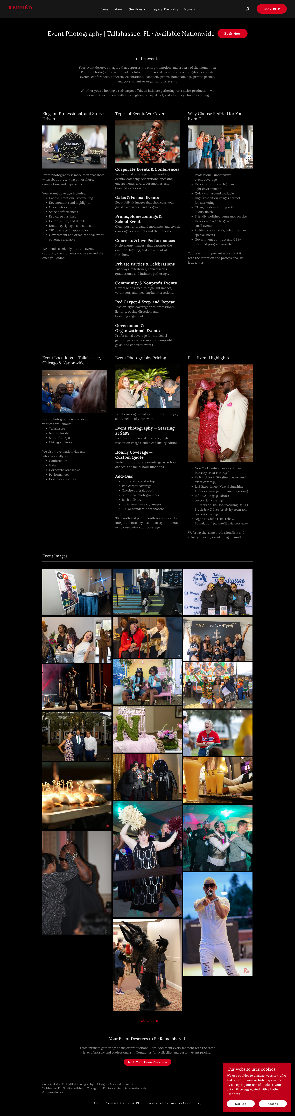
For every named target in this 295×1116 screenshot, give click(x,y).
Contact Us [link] (115, 1103)
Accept (273, 1103)
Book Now (232, 34)
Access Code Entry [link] (186, 1103)
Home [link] (104, 9)
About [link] (119, 9)
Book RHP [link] (135, 1103)
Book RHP (272, 9)
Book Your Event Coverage (147, 1062)
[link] (20, 9)
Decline (240, 1103)
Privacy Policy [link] (156, 1103)
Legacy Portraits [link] (165, 9)
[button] (137, 9)
